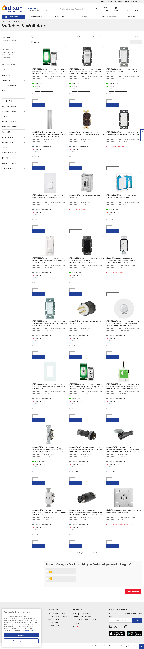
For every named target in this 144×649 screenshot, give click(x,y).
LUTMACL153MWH (112, 131)
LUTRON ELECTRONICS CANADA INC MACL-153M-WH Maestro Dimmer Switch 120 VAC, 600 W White (123, 134)
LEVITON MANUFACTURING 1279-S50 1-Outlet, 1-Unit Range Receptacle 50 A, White (123, 511)
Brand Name (7, 101)
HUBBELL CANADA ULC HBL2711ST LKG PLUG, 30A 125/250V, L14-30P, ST (85, 322)
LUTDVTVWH (36, 194)
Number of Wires (9, 142)
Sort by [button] (137, 37)
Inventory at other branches (44, 91)
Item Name (6, 75)
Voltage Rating (9, 85)
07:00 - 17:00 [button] (34, 10)
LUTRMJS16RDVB (112, 383)
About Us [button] (131, 17)
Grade (4, 148)
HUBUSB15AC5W (38, 509)
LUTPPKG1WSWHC (112, 194)
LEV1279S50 (110, 509)
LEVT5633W (110, 257)
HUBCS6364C (74, 509)
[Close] (38, 612)
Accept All (21, 635)
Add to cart (38, 105)
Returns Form (53, 623)
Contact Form (53, 626)
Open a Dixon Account (115, 1)
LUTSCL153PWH (74, 383)
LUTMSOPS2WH (37, 257)
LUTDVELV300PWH (38, 320)
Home (3, 21)
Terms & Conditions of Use (95, 646)
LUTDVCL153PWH (38, 68)
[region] (21, 628)
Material (5, 91)
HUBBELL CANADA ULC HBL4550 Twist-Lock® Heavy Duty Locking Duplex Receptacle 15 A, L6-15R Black (86, 134)
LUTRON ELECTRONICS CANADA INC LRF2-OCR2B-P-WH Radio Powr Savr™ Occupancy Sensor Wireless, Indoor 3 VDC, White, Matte (123, 323)
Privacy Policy (29, 630)
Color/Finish (7, 168)
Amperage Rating (9, 106)
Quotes (103, 1)
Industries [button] (85, 17)
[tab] (13, 37)
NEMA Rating (7, 137)
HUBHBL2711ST (74, 320)
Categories (7, 38)
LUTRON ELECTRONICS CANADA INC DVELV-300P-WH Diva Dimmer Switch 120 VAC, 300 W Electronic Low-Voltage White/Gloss (49, 323)
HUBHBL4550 (74, 131)
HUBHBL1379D (74, 194)
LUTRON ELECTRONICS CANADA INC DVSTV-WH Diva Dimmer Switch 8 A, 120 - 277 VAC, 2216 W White (122, 71)
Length (5, 158)
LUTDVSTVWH (111, 68)
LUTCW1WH (36, 383)
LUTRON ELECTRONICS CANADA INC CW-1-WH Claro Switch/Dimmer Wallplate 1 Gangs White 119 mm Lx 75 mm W (49, 386)
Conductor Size (9, 127)
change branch (48, 10)
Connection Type (9, 153)
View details (112, 168)
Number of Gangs (10, 163)
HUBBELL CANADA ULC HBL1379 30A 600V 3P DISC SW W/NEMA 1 (86, 197)
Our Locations (53, 619)
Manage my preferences (21, 641)
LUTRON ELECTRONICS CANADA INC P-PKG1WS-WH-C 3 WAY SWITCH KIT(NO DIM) (122, 197)
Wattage (6, 132)
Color (4, 117)
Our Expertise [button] (36, 17)
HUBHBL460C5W (112, 446)
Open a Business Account (58, 613)
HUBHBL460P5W (75, 446)
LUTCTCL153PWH (75, 68)
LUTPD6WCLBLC (74, 257)
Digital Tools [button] (61, 17)
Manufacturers (109, 17)
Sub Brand (6, 80)
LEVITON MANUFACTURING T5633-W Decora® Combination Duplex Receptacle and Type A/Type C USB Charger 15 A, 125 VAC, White (121, 260)
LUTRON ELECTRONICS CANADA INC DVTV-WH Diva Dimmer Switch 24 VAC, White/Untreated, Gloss (49, 197)
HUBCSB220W (37, 446)
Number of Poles (9, 122)
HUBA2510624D (37, 131)
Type (4, 70)
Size (3, 96)
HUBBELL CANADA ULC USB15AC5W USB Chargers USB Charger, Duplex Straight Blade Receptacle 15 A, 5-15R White (49, 512)
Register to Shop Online (133, 1)
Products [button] (13, 17)
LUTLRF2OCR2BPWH (113, 320)
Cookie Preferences (79, 645)
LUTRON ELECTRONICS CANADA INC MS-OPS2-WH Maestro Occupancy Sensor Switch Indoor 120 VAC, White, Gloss (49, 260)
